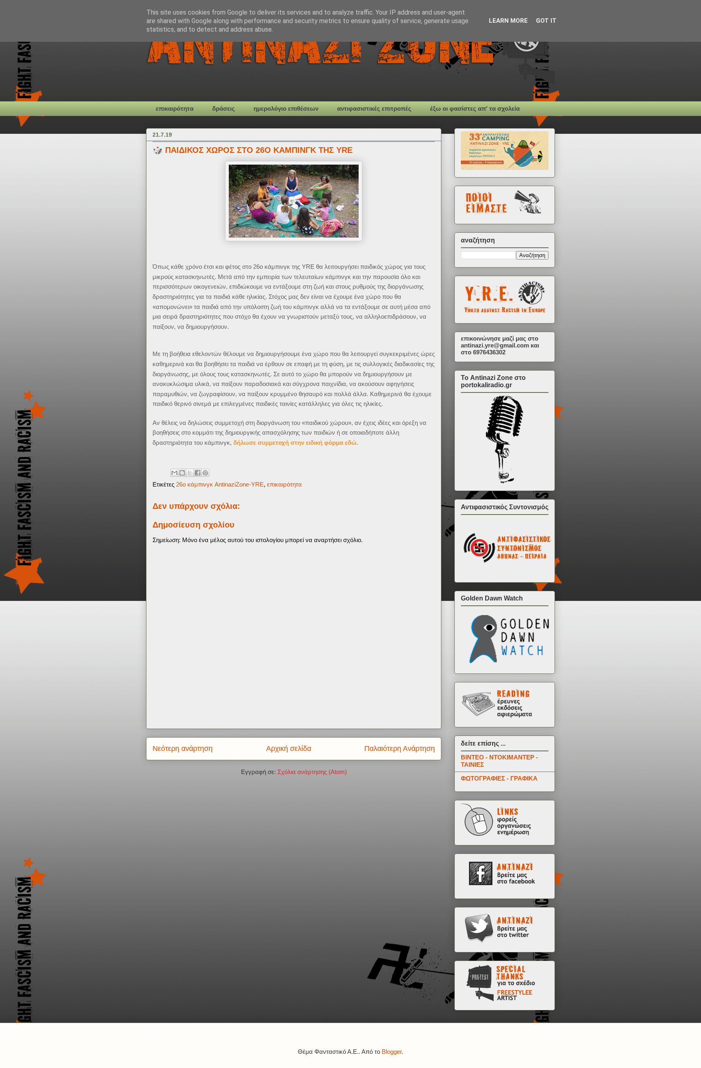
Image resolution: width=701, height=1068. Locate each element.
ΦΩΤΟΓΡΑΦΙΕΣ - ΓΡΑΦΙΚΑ (499, 778)
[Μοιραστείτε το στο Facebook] (198, 473)
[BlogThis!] (182, 473)
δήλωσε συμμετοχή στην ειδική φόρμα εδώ (295, 442)
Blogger (392, 1051)
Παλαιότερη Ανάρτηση (399, 748)
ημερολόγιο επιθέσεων (286, 108)
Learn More (508, 20)
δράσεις (223, 108)
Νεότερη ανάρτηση (183, 748)
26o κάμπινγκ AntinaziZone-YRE (220, 484)
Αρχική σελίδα (288, 748)
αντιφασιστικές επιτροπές (374, 108)
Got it (546, 20)
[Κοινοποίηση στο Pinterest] (205, 473)
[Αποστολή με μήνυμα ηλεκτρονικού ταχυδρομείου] (174, 473)
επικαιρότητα (175, 108)
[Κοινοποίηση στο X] (190, 473)
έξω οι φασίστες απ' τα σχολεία (475, 108)
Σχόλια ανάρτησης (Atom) (312, 771)
